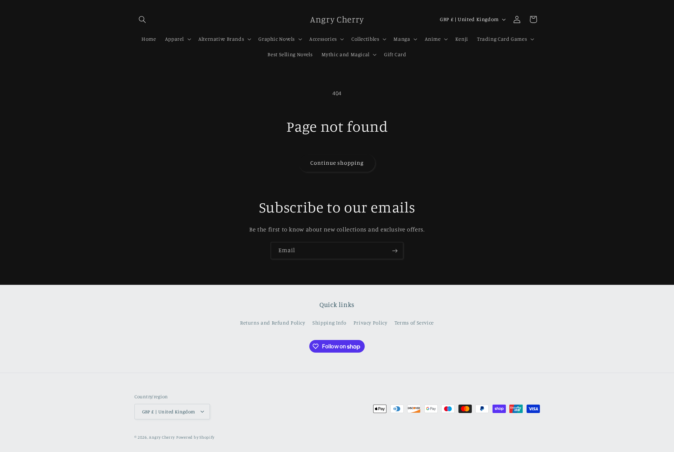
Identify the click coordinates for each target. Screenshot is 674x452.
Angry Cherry (162, 436)
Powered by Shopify (195, 436)
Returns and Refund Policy (272, 322)
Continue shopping (337, 162)
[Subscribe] (395, 250)
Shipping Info (329, 322)
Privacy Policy (370, 322)
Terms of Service (414, 322)
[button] (142, 19)
